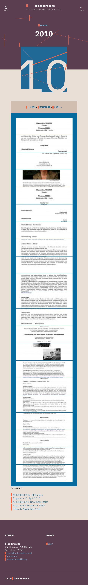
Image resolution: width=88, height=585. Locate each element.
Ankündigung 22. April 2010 (28, 494)
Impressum (11, 556)
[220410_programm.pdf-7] (44, 455)
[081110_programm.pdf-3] (44, 230)
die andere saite (45, 5)
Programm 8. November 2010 (29, 505)
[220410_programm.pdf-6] (44, 438)
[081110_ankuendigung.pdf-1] (44, 126)
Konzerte (44, 107)
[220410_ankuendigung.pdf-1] (44, 334)
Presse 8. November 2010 (26, 508)
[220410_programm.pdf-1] (44, 351)
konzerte (45, 25)
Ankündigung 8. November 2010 (30, 501)
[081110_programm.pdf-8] (44, 317)
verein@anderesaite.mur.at (19, 553)
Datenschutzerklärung (16, 559)
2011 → (58, 107)
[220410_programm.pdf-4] (44, 403)
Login (50, 544)
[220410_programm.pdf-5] (44, 421)
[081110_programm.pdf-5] (44, 265)
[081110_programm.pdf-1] (44, 195)
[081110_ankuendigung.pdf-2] (44, 143)
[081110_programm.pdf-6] (44, 282)
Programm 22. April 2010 (26, 498)
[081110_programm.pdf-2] (44, 213)
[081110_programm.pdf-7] (44, 299)
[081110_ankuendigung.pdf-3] (44, 161)
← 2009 (32, 107)
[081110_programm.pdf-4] (44, 247)
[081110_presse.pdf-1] (44, 178)
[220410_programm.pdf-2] (44, 369)
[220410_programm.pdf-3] (44, 386)
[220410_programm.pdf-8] (44, 473)
